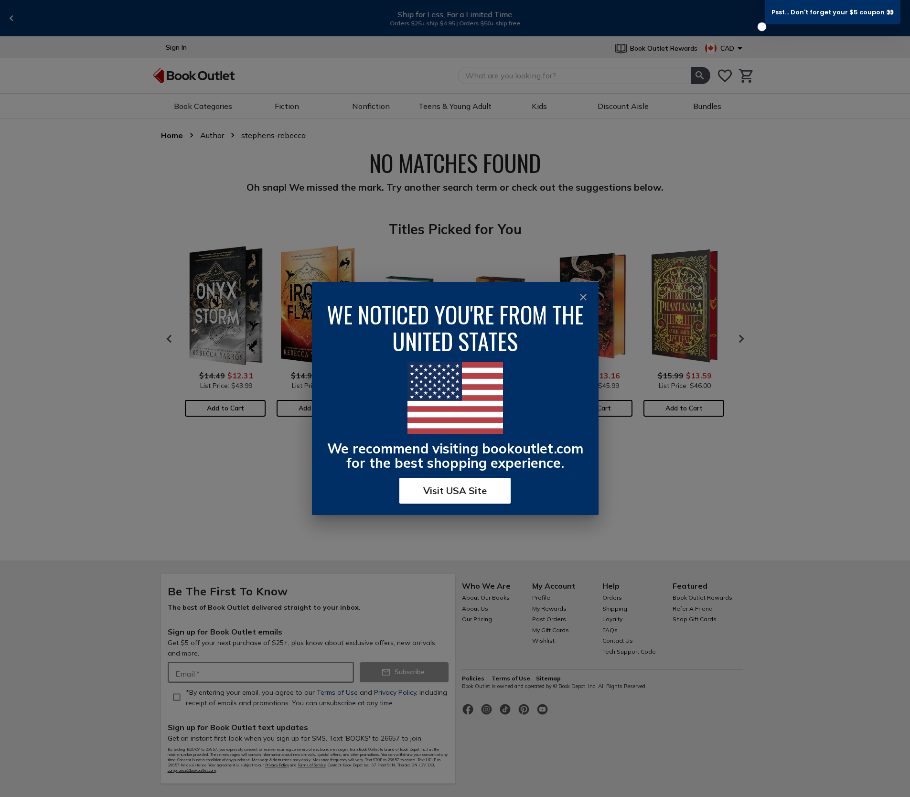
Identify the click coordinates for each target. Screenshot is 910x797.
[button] (832, 12)
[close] (583, 297)
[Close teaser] (762, 27)
